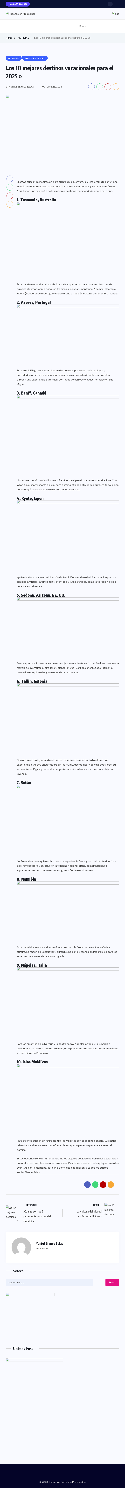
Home (9, 37)
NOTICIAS (23, 37)
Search (112, 1282)
